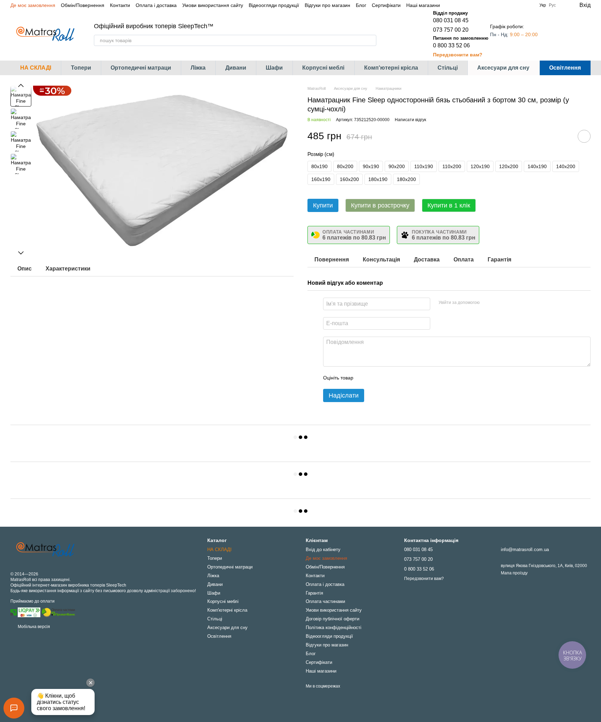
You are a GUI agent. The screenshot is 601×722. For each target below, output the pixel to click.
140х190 (537, 166)
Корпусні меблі (323, 68)
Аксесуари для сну (503, 68)
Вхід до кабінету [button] (323, 549)
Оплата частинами (325, 601)
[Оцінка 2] (376, 378)
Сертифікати (386, 5)
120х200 (508, 166)
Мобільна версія (33, 626)
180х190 (377, 179)
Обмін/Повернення (82, 5)
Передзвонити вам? (457, 54)
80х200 (345, 166)
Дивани (235, 68)
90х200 (396, 166)
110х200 (451, 166)
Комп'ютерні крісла (391, 68)
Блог (361, 5)
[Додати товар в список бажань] (584, 136)
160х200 (349, 179)
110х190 (423, 166)
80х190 (319, 166)
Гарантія (314, 593)
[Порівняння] (557, 34)
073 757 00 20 (450, 30)
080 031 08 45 (450, 20)
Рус (552, 5)
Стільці (448, 68)
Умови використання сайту (212, 5)
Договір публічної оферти (332, 618)
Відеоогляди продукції (274, 5)
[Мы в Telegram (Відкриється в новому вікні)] (466, 5)
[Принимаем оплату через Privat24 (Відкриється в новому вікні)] (13, 612)
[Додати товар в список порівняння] (564, 136)
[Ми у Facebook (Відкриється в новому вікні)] (449, 5)
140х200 (565, 166)
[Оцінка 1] (364, 378)
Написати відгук (410, 119)
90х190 (371, 166)
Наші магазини (423, 5)
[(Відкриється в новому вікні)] (58, 612)
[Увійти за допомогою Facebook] (487, 303)
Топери (81, 68)
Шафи (274, 68)
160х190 (320, 179)
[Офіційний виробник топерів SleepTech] (45, 549)
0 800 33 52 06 (451, 45)
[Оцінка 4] (398, 378)
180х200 (406, 179)
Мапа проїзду (514, 573)
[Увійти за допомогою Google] (498, 303)
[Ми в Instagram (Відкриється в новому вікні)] (458, 5)
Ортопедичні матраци (141, 68)
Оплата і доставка (156, 5)
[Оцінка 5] (409, 378)
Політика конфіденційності (333, 627)
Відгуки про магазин (327, 5)
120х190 (480, 166)
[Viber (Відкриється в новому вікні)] (475, 5)
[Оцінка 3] (387, 378)
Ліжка (198, 68)
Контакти (120, 5)
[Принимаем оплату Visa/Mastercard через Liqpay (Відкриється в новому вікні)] (29, 612)
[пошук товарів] (370, 40)
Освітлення (565, 68)
